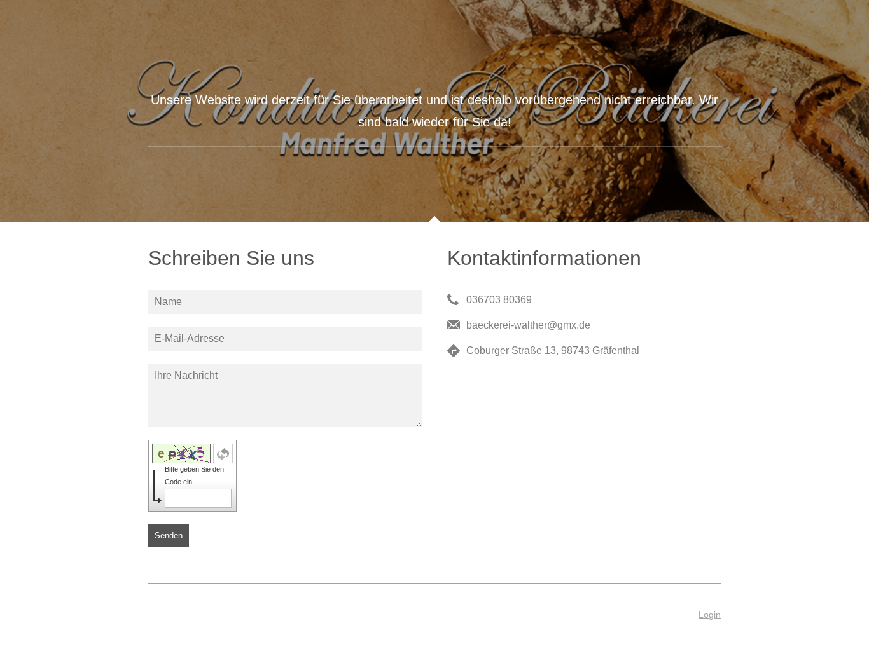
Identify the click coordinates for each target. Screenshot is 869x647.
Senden (169, 535)
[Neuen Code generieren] (223, 453)
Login (710, 615)
